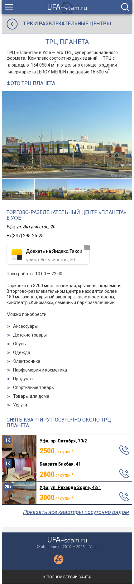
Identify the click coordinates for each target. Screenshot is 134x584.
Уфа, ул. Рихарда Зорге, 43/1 (70, 487)
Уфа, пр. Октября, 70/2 (63, 440)
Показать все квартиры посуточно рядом (76, 512)
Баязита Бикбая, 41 (60, 464)
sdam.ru (67, 7)
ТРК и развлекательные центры (67, 24)
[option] (67, 134)
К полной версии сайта (67, 577)
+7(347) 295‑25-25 (25, 235)
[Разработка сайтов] (59, 562)
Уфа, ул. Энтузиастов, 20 (31, 226)
